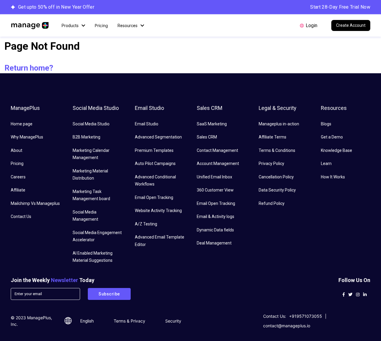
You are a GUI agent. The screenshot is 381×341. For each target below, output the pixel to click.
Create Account (351, 25)
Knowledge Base (336, 150)
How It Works (333, 177)
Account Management (218, 163)
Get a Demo (332, 137)
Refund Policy (272, 203)
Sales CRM (207, 137)
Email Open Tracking (154, 197)
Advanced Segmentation (158, 137)
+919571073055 (305, 316)
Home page (21, 124)
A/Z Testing (146, 224)
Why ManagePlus (27, 137)
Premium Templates (154, 150)
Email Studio (146, 124)
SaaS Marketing (212, 124)
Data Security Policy (277, 190)
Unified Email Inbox (214, 177)
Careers (18, 177)
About (16, 150)
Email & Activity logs (215, 216)
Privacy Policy (271, 163)
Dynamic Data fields (215, 230)
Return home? (28, 67)
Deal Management (214, 243)
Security (173, 320)
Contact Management (217, 150)
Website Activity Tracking (158, 210)
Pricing (101, 25)
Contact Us (21, 216)
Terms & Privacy (129, 320)
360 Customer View (215, 190)
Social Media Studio (91, 124)
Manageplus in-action (279, 124)
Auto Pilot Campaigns (155, 163)
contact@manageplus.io (286, 325)
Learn (326, 163)
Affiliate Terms (272, 137)
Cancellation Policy (276, 177)
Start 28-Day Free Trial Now (340, 7)
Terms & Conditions (277, 150)
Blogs (326, 124)
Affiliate (18, 190)
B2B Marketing (86, 137)
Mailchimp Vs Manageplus (35, 203)
